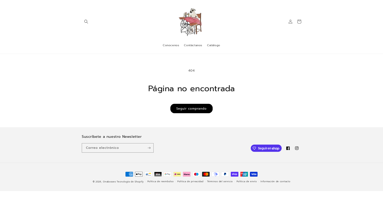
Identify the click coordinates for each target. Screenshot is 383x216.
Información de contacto (275, 181)
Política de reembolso (160, 181)
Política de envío (247, 181)
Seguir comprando (191, 108)
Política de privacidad (190, 181)
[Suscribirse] (149, 148)
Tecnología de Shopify (130, 181)
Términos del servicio (220, 181)
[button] (86, 21)
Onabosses (109, 181)
